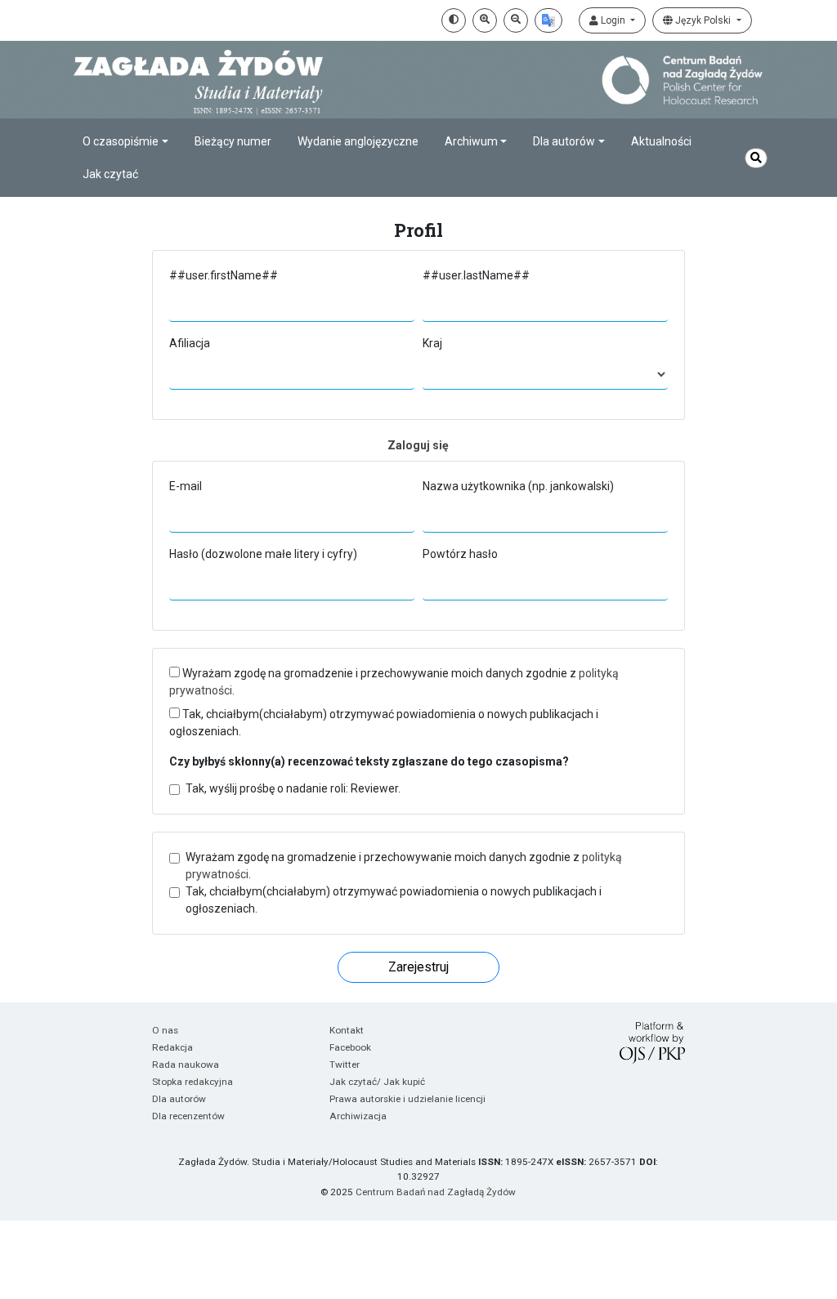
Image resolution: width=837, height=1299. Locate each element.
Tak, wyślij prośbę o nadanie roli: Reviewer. (293, 788)
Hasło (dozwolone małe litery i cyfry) (263, 553)
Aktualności (661, 141)
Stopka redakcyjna (192, 1081)
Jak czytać (110, 174)
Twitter (344, 1064)
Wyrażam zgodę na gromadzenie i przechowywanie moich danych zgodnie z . (394, 682)
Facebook (350, 1047)
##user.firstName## (223, 275)
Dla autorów (179, 1099)
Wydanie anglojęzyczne (358, 141)
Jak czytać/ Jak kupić (377, 1081)
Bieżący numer (233, 141)
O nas (165, 1030)
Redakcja (172, 1047)
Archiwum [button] (471, 141)
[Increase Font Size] (484, 20)
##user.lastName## (476, 275)
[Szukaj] (756, 158)
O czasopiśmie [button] (121, 141)
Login (613, 20)
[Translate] (548, 20)
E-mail (185, 486)
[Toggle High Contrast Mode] (453, 20)
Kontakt (346, 1030)
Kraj (432, 343)
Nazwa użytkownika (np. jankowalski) (518, 486)
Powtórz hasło (460, 553)
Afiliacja (189, 343)
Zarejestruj (418, 967)
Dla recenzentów (188, 1116)
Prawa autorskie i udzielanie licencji (407, 1099)
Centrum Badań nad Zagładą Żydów (436, 1192)
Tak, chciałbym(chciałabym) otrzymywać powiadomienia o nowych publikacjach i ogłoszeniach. (383, 723)
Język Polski (703, 20)
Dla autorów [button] (564, 141)
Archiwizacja (358, 1116)
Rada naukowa (185, 1064)
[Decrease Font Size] (516, 20)
